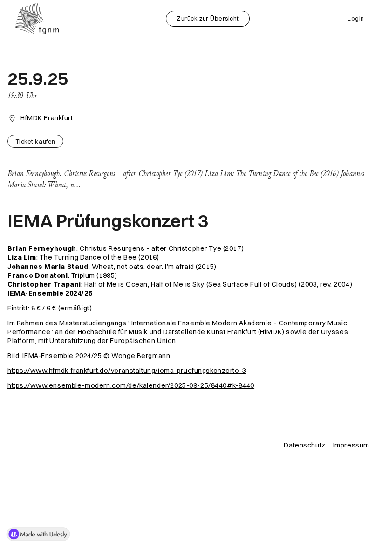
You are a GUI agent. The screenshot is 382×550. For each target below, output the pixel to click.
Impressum (351, 445)
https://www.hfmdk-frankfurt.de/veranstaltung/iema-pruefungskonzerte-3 (126, 370)
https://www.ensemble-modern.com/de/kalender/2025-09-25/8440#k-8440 (130, 385)
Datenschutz (304, 445)
